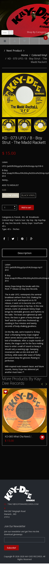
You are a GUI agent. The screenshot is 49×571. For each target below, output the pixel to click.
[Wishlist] (24, 41)
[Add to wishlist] (6, 392)
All (27, 217)
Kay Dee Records (13, 223)
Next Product (14, 50)
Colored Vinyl (39, 55)
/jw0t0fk (10, 166)
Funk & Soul (20, 220)
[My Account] (15, 41)
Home (24, 55)
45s (23, 217)
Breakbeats (34, 217)
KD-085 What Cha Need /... (19, 436)
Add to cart (26, 207)
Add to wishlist (10, 185)
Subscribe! (11, 548)
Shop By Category (36, 32)
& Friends (16, 217)
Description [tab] (24, 253)
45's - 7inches (13, 229)
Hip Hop (29, 220)
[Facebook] (4, 238)
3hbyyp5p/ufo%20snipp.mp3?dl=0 (28, 166)
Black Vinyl (28, 195)
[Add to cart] (42, 437)
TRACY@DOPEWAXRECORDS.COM (22, 504)
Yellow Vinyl (10, 195)
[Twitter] (12, 238)
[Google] (31, 238)
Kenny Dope (27, 223)
